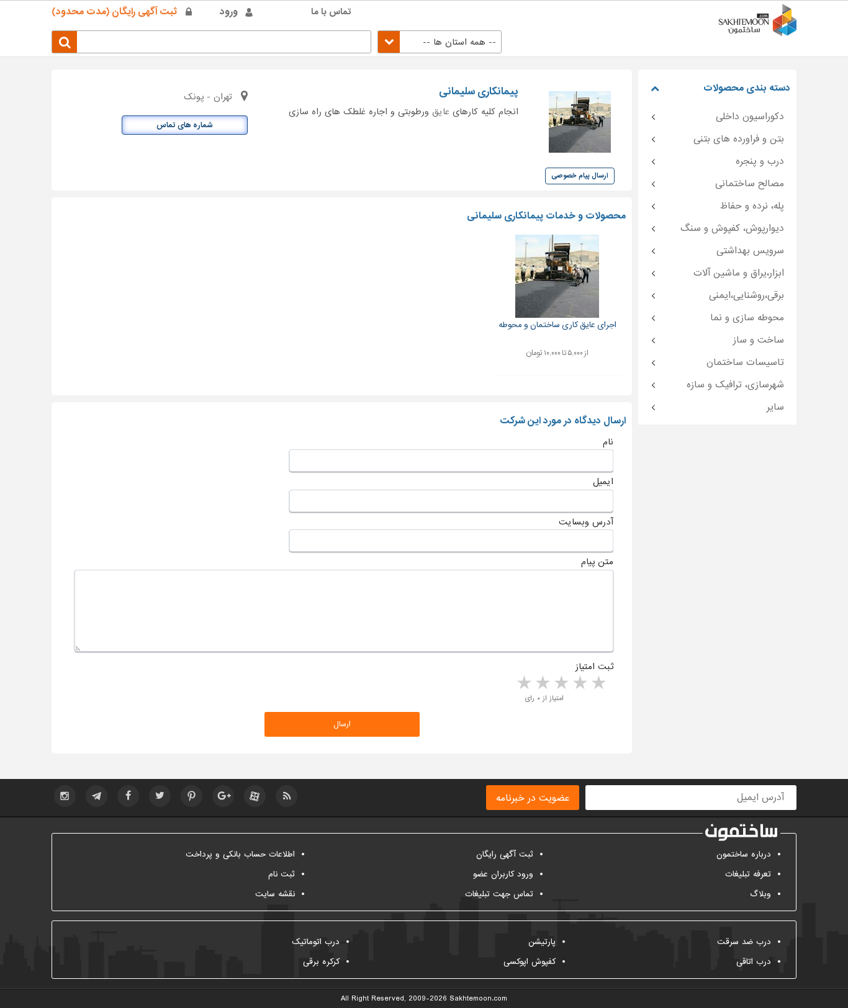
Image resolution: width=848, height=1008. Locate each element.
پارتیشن (542, 942)
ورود (229, 11)
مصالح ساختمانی (749, 183)
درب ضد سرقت (744, 942)
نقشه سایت (275, 894)
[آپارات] (255, 796)
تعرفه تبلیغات (748, 874)
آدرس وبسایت (586, 522)
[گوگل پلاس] (223, 796)
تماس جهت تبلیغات (499, 894)
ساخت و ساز (758, 340)
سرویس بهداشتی (750, 250)
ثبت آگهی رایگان (504, 854)
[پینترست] (191, 796)
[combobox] (439, 41)
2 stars (579, 683)
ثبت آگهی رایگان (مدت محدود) (114, 11)
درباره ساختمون (743, 854)
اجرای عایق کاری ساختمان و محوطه (557, 325)
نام (608, 442)
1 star (598, 683)
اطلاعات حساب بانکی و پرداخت (240, 854)
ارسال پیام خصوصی (579, 176)
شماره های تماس (184, 125)
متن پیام (597, 562)
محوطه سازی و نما (747, 317)
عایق (440, 112)
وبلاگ (760, 894)
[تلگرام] (96, 796)
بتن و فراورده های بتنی (738, 139)
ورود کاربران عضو (503, 874)
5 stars (523, 683)
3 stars (560, 683)
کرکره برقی (321, 962)
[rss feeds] (286, 796)
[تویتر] (160, 796)
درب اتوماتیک (316, 942)
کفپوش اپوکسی (529, 962)
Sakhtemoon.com (478, 998)
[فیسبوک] (128, 796)
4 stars (542, 683)
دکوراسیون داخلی (750, 116)
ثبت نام (281, 874)
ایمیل (603, 481)
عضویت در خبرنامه (532, 798)
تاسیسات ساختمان (745, 362)
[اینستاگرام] (65, 796)
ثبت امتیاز (594, 666)
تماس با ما (331, 12)
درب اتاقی (753, 962)
